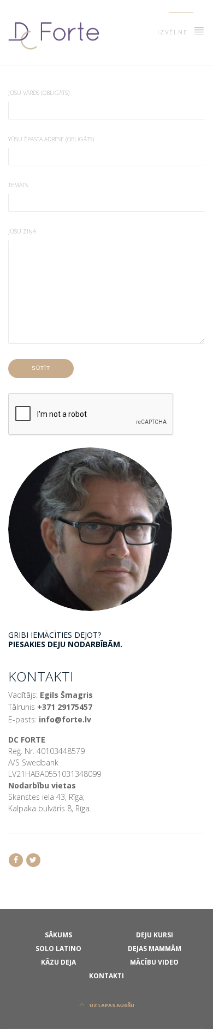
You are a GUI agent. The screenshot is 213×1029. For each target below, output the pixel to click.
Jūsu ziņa (22, 231)
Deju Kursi (154, 934)
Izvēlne (174, 32)
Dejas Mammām (154, 948)
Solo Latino (58, 948)
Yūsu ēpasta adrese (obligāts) (51, 139)
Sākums (58, 934)
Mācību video (154, 962)
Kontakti (106, 975)
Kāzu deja (58, 962)
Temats (18, 185)
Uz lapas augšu (111, 1005)
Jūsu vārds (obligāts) (38, 93)
